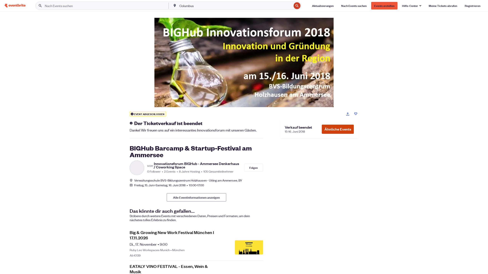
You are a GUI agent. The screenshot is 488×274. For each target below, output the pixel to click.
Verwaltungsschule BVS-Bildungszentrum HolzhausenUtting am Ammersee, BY (188, 180)
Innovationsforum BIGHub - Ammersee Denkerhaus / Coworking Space (196, 165)
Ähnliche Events (337, 129)
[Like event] (355, 113)
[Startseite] (15, 5)
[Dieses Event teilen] (348, 114)
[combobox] (235, 5)
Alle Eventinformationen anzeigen (196, 197)
